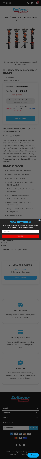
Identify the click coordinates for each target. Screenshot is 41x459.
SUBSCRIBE (20, 236)
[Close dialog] (39, 220)
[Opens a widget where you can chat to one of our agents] (33, 455)
